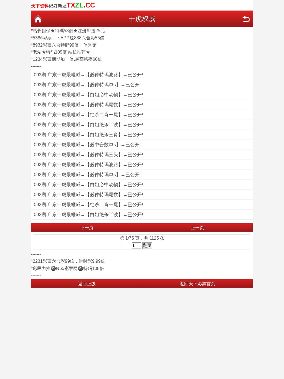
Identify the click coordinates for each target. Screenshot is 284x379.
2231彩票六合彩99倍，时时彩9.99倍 (69, 261)
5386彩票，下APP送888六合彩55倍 (68, 38)
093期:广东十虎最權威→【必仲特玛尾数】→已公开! (88, 104)
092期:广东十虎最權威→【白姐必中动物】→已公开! (88, 184)
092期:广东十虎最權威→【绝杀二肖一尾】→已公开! (88, 204)
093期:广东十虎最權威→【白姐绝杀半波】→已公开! (88, 124)
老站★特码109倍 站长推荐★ (61, 52)
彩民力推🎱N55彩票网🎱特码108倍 (68, 268)
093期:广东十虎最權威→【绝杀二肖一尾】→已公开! (88, 114)
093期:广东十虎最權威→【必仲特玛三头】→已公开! (88, 154)
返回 (246, 19)
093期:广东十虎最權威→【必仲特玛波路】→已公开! (88, 74)
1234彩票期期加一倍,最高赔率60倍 (67, 59)
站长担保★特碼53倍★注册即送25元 (69, 30)
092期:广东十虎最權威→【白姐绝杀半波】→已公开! (88, 214)
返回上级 (87, 283)
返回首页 (38, 19)
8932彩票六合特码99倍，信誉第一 (67, 45)
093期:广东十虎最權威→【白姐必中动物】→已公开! (88, 94)
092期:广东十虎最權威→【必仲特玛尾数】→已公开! (88, 194)
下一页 (86, 227)
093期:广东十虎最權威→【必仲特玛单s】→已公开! (87, 84)
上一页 (197, 227)
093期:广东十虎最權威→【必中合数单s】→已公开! (87, 144)
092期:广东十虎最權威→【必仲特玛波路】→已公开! (88, 164)
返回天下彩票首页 (197, 283)
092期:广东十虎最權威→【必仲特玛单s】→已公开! (87, 174)
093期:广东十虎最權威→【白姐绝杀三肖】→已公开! (88, 134)
